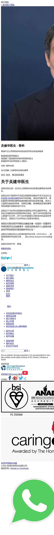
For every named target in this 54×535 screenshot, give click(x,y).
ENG (8, 294)
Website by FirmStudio (19, 468)
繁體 (8, 296)
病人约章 (10, 321)
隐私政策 (10, 324)
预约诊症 (10, 343)
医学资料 (10, 283)
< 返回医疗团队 (8, 5)
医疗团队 (10, 278)
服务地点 (10, 281)
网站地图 (13, 463)
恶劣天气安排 (12, 346)
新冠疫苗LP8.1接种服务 (16, 326)
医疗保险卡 (11, 318)
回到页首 (5, 364)
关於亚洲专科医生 (14, 313)
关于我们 (10, 275)
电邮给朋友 (6, 248)
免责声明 (5, 463)
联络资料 (10, 341)
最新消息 (10, 286)
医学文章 (10, 331)
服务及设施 (11, 316)
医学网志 (10, 333)
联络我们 (10, 288)
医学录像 (10, 336)
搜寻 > (27, 265)
